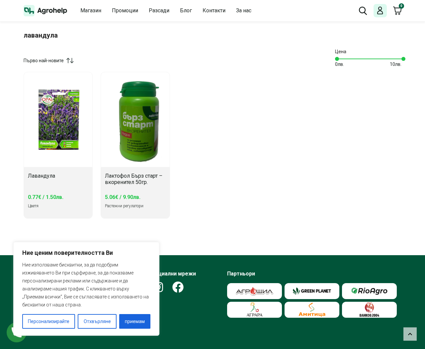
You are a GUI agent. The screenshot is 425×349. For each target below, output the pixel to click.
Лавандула (41, 176)
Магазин (90, 10)
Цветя (33, 206)
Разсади (159, 10)
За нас (243, 10)
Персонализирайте (48, 321)
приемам (135, 321)
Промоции (125, 10)
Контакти (214, 10)
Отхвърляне (97, 321)
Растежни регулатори (124, 206)
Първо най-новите (44, 60)
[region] (86, 289)
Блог (186, 10)
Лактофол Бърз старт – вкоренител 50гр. (133, 179)
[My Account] (380, 11)
